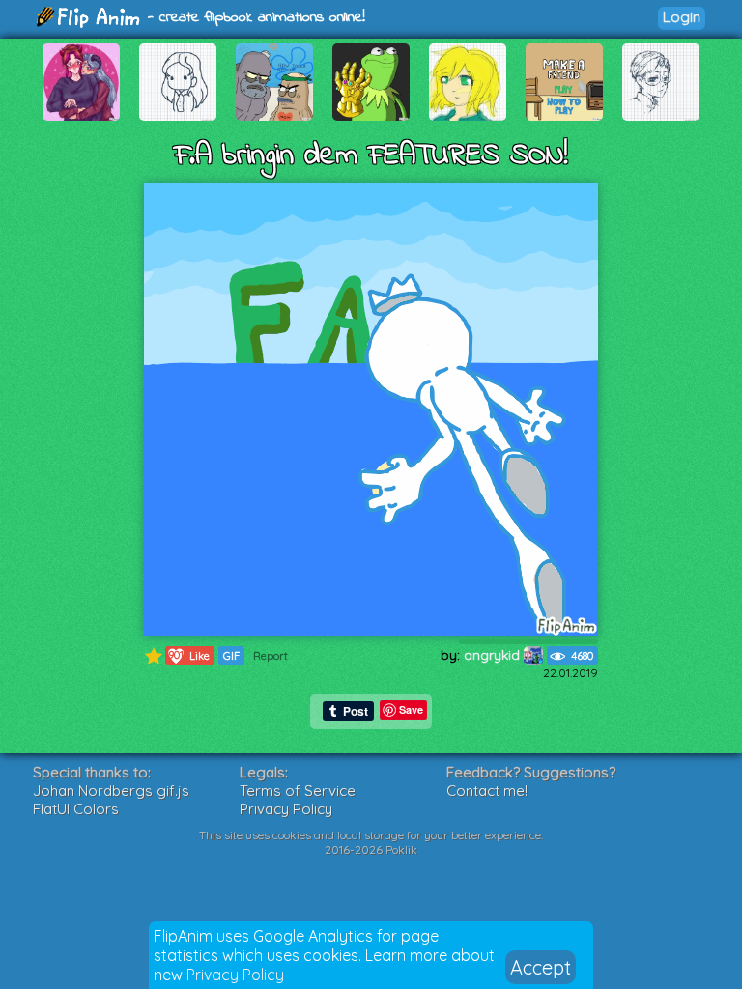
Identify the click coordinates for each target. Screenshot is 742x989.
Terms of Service (298, 790)
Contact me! (487, 790)
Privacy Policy (235, 974)
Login (681, 17)
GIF (231, 656)
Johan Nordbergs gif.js (111, 790)
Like (189, 655)
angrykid (494, 655)
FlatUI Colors (76, 809)
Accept (540, 967)
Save (411, 709)
